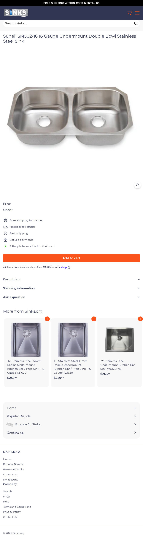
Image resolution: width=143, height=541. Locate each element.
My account (10, 479)
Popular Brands (13, 464)
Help (6, 501)
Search (7, 491)
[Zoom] (137, 185)
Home (7, 459)
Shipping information (19, 288)
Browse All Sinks (13, 469)
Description (11, 279)
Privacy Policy (12, 511)
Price (7, 203)
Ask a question (14, 297)
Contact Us (10, 516)
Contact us (10, 474)
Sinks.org (33, 311)
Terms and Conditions (17, 506)
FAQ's (6, 496)
